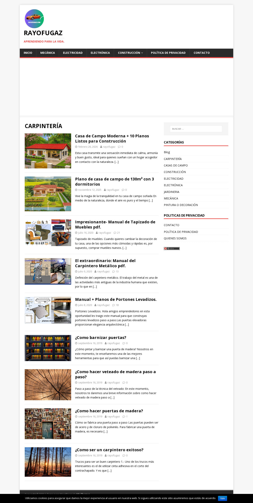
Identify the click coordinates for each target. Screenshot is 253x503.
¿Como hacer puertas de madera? (109, 410)
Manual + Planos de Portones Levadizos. (116, 299)
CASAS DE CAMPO (176, 165)
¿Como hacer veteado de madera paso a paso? (115, 374)
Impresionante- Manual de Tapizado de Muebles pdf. (115, 224)
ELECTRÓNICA (100, 53)
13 (117, 271)
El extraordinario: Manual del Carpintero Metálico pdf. (105, 263)
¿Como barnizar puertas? (100, 337)
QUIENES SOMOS (175, 238)
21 (118, 232)
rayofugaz (109, 146)
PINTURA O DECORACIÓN (181, 205)
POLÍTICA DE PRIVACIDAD (168, 53)
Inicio (28, 53)
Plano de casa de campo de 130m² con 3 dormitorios (114, 181)
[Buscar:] (196, 129)
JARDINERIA (171, 192)
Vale (222, 498)
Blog (167, 152)
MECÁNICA (47, 53)
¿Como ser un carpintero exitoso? (109, 449)
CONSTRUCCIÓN (129, 53)
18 (117, 305)
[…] (117, 162)
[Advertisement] (126, 87)
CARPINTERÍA (173, 159)
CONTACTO (202, 53)
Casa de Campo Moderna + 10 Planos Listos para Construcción (112, 138)
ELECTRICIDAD (73, 53)
